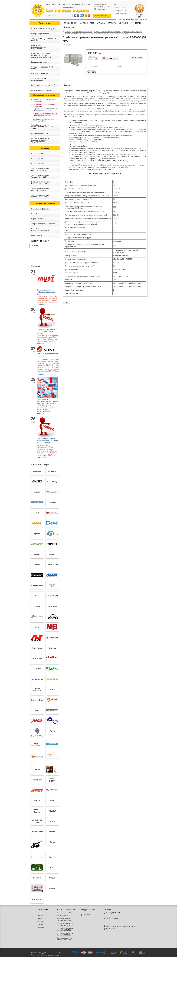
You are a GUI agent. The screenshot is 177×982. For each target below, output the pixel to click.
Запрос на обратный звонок (43, 224)
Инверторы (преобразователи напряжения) (38, 47)
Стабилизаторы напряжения (82, 32)
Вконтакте (87, 915)
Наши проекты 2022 (39, 159)
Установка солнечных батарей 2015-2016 (40, 183)
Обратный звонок (103, 16)
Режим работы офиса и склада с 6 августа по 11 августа (46, 331)
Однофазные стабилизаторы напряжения (44, 100)
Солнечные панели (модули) (43, 29)
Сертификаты (37, 219)
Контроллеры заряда (40, 34)
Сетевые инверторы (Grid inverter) (42, 68)
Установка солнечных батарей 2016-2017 (40, 176)
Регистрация (36, 235)
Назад (66, 302)
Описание (68, 85)
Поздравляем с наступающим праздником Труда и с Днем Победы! (47, 401)
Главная (68, 32)
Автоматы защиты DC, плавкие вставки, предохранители (40, 140)
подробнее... (41, 304)
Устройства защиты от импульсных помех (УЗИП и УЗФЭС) (42, 127)
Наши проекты (37, 163)
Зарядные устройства (40, 62)
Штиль (120, 66)
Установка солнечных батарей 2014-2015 (40, 189)
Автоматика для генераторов (43, 90)
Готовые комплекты (39, 73)
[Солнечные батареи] (37, 10)
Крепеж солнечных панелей (43, 85)
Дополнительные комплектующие (38, 79)
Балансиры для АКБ (39, 133)
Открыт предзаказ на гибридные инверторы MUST (46, 292)
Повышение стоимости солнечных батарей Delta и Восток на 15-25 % (47, 440)
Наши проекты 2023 (39, 154)
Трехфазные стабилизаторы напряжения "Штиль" (45, 114)
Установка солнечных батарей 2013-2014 (40, 196)
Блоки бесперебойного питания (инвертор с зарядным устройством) (41, 55)
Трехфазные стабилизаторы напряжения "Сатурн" (45, 109)
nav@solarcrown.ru (112, 918)
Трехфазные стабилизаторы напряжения (107, 32)
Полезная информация (40, 209)
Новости (34, 214)
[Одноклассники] (90, 72)
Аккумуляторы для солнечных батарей (43, 39)
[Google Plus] (95, 72)
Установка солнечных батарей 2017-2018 (40, 169)
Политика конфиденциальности (40, 229)
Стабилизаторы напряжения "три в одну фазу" (44, 120)
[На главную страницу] (67, 11)
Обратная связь (111, 929)
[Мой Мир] (93, 72)
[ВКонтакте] (88, 72)
